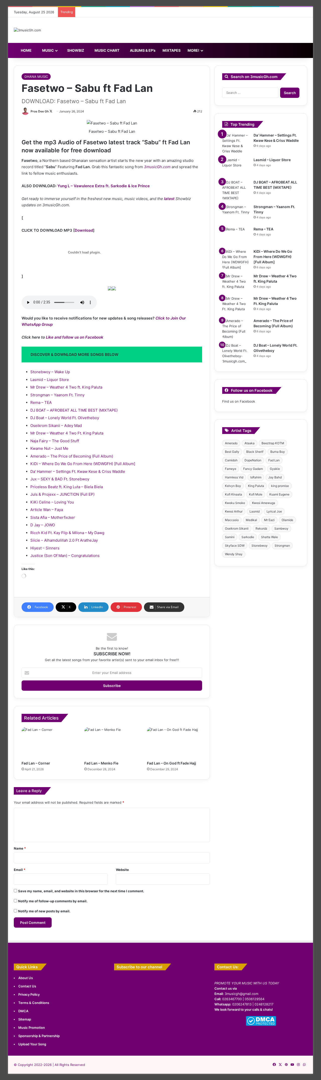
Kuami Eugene (279, 494)
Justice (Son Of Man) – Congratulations (65, 555)
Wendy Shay (234, 554)
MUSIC (47, 50)
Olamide (287, 520)
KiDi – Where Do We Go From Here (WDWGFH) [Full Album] (82, 463)
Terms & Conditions (33, 1003)
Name (20, 848)
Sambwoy (281, 528)
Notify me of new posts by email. (44, 911)
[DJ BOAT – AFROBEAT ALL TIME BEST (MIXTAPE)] (236, 190)
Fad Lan (274, 460)
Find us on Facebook (238, 401)
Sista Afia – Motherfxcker (52, 517)
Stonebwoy (260, 545)
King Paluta (256, 486)
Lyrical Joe (274, 511)
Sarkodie (248, 537)
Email (19, 870)
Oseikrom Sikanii (237, 528)
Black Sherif (254, 452)
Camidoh (231, 460)
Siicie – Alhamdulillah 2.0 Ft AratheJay (64, 540)
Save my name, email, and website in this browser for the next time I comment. (81, 891)
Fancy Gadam (253, 469)
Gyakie (275, 469)
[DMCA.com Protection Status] (261, 1025)
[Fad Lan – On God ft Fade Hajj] (174, 742)
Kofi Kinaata (233, 494)
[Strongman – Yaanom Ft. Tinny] (236, 213)
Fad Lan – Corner (36, 763)
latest (169, 198)
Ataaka (250, 443)
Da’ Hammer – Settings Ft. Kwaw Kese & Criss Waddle (77, 471)
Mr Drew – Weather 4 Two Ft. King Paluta (66, 433)
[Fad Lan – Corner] (49, 742)
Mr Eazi (269, 520)
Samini (229, 537)
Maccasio (232, 520)
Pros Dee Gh (40, 111)
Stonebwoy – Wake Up (50, 371)
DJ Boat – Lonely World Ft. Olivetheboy (64, 417)
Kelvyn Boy (233, 486)
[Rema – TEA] (236, 236)
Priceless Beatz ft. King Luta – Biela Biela (66, 486)
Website (122, 870)
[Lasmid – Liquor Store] (236, 166)
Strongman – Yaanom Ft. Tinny (57, 395)
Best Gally (232, 452)
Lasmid (255, 511)
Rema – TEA (41, 402)
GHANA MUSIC (36, 77)
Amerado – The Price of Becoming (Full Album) (71, 456)
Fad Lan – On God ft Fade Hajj (171, 763)
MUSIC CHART (106, 50)
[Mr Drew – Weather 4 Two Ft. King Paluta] (236, 305)
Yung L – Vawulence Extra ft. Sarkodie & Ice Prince (103, 185)
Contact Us (27, 986)
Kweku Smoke (235, 503)
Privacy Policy (29, 994)
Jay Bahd (275, 477)
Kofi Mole (255, 494)
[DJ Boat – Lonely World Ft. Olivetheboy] (236, 353)
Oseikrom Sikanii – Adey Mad (56, 425)
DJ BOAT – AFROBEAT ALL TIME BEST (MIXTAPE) (74, 410)
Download (84, 230)
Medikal (251, 520)
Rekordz (261, 528)
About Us (25, 978)
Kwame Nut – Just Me (49, 448)
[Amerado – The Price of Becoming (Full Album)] (236, 328)
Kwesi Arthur (234, 511)
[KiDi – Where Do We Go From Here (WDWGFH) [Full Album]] (236, 259)
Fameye (230, 469)
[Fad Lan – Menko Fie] (111, 742)
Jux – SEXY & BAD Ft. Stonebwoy (59, 479)
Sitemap (24, 1019)
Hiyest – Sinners (44, 548)
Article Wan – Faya (46, 509)
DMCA (23, 1011)
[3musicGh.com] (27, 30)
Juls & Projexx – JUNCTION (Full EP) (62, 494)
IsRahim (255, 477)
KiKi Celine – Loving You (52, 502)
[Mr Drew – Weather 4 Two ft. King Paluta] (236, 283)
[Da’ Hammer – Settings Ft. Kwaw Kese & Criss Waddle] (236, 143)
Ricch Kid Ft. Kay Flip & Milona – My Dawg (67, 532)
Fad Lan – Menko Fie (101, 763)
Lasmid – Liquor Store (49, 379)
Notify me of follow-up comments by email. (53, 901)
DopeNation (253, 460)
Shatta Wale (269, 537)
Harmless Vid (234, 477)
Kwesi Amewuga (263, 503)
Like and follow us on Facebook (74, 337)
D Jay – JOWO (42, 525)
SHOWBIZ (75, 50)
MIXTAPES (172, 50)
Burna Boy (277, 452)
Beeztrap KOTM (273, 443)
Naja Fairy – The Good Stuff (54, 440)
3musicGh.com (157, 166)
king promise (280, 486)
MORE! (193, 50)
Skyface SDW (235, 545)
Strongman (282, 545)
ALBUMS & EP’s (142, 50)
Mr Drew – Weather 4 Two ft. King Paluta (66, 387)
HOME (26, 50)
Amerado (231, 443)
